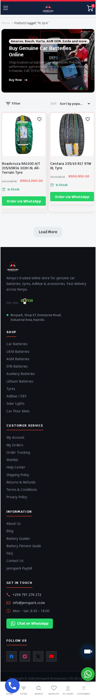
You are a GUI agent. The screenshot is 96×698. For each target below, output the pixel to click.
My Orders (14, 445)
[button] (39, 119)
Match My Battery (87, 651)
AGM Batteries (17, 359)
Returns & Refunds (20, 482)
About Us (13, 523)
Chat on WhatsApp (32, 623)
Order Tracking (18, 452)
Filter (15, 103)
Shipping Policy (17, 475)
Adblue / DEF (16, 396)
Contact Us (14, 560)
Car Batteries (16, 344)
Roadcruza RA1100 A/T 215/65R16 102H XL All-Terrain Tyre (21, 168)
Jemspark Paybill (19, 568)
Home (5, 23)
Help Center (15, 467)
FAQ (9, 553)
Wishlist (12, 460)
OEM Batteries (17, 351)
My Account (15, 437)
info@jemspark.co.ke (29, 603)
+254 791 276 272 (27, 594)
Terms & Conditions (21, 489)
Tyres (10, 389)
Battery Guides (18, 538)
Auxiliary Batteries (20, 374)
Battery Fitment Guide (23, 546)
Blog (9, 531)
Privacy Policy (16, 497)
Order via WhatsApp (24, 201)
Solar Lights (15, 403)
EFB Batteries (17, 366)
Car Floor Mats (18, 411)
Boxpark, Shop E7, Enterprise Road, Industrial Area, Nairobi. (36, 317)
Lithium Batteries (19, 381)
